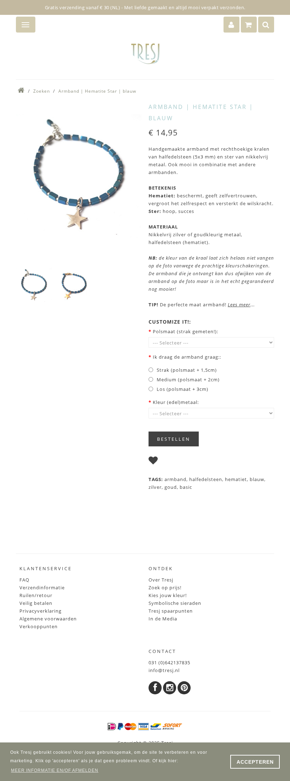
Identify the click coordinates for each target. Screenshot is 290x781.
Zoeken (41, 91)
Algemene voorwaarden (48, 618)
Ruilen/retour (35, 595)
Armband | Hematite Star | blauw (97, 91)
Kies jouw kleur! (168, 595)
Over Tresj (161, 580)
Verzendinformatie (42, 587)
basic (186, 487)
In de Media (163, 618)
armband (175, 479)
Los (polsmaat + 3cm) (182, 389)
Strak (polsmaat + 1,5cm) (187, 370)
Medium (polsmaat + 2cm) (188, 379)
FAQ (24, 580)
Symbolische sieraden (175, 603)
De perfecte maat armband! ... (202, 304)
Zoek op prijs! (165, 587)
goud (170, 487)
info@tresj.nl (164, 670)
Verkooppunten (38, 626)
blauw (257, 479)
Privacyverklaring (40, 611)
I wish (168, 462)
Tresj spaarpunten (171, 611)
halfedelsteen (205, 479)
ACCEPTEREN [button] (255, 762)
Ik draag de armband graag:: (187, 357)
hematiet (236, 479)
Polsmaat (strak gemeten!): (185, 331)
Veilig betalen (35, 603)
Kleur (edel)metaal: (176, 402)
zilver (155, 487)
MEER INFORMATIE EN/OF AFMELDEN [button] (54, 770)
